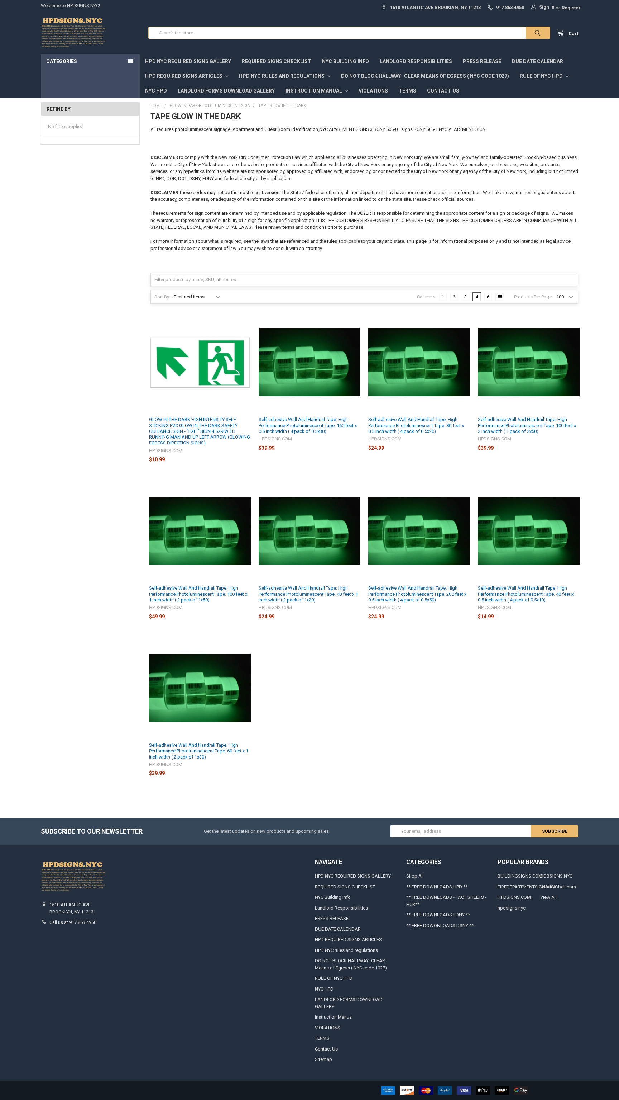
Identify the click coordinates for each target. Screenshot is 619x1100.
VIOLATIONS (373, 91)
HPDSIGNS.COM (514, 897)
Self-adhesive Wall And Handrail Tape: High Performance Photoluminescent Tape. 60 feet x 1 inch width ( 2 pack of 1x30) (198, 751)
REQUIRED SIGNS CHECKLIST (276, 61)
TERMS (407, 91)
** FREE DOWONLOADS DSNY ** (440, 925)
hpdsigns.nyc (512, 908)
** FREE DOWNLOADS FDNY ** (438, 914)
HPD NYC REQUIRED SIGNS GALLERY (188, 61)
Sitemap (323, 1059)
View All (548, 897)
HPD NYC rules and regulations (282, 76)
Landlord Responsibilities (416, 61)
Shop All (415, 876)
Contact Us (443, 91)
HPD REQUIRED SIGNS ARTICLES (184, 76)
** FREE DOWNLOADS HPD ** (436, 886)
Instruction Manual (314, 91)
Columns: (426, 296)
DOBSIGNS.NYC (556, 876)
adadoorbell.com (558, 886)
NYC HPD (156, 91)
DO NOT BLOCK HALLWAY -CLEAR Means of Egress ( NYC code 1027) (425, 76)
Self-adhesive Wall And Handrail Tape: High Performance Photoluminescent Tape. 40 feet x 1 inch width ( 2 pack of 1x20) (308, 594)
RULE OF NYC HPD (542, 76)
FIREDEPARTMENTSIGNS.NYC (528, 886)
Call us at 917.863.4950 (72, 922)
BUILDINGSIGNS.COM (520, 876)
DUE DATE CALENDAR (537, 61)
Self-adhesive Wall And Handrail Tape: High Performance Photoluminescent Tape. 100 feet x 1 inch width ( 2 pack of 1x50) (198, 594)
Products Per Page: (533, 296)
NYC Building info (345, 61)
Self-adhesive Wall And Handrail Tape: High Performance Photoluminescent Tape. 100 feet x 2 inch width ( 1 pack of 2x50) (527, 425)
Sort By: (162, 296)
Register (571, 7)
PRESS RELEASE (482, 61)
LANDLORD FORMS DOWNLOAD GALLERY (226, 91)
